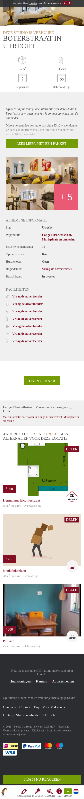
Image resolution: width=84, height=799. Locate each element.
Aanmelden (24, 796)
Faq (36, 707)
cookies (33, 3)
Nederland (63, 726)
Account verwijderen (14, 734)
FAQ (59, 796)
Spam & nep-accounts (59, 730)
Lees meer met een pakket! (42, 144)
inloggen (38, 796)
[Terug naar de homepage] (4, 792)
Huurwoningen (20, 681)
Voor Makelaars (54, 707)
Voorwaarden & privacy (16, 730)
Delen (72, 449)
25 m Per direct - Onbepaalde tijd (22, 646)
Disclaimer (38, 730)
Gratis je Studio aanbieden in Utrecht (29, 715)
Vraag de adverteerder (57, 269)
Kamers (41, 681)
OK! (67, 3)
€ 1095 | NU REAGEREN (42, 779)
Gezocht (50, 796)
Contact (24, 707)
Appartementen (63, 681)
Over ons (9, 707)
